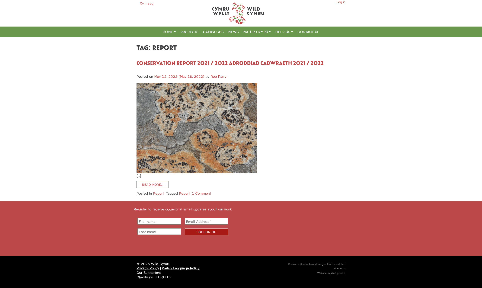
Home (168, 31)
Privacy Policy (148, 267)
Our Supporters (149, 272)
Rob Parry (218, 76)
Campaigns (213, 31)
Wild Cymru (160, 263)
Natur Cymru (255, 31)
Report (158, 193)
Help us (282, 31)
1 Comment (201, 193)
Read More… (152, 184)
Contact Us (308, 31)
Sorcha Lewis (308, 264)
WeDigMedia (338, 272)
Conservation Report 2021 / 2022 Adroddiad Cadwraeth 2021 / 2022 (230, 63)
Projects (189, 31)
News (233, 31)
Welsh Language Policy (181, 267)
